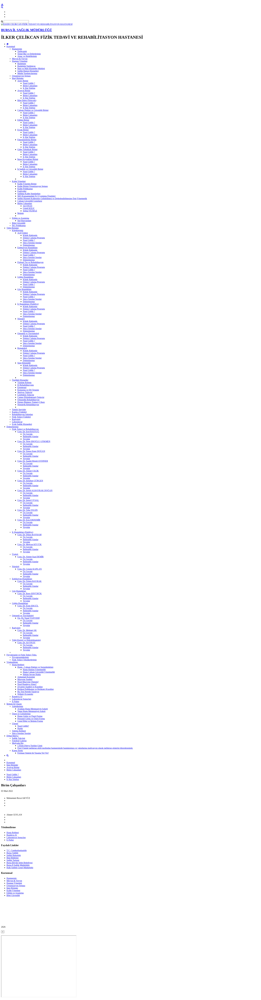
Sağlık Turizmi (13, 860)
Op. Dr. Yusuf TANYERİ (28, 618)
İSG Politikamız (19, 225)
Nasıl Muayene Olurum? (28, 682)
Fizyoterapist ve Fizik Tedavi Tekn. (22, 655)
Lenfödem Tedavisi (25, 395)
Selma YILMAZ (30, 211)
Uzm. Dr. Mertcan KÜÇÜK (29, 544)
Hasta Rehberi (18, 664)
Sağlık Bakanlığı (14, 855)
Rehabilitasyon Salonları (22, 414)
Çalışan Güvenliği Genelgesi (29, 201)
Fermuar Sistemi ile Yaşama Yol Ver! (33, 753)
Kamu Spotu (17, 750)
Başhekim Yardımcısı (26, 66)
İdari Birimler (18, 78)
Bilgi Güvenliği (18, 223)
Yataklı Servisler (19, 409)
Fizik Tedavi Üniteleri (21, 417)
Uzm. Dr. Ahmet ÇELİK (28, 471)
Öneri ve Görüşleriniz (21, 714)
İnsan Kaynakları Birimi (27, 159)
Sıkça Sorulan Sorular (32, 243)
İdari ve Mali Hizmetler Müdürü (31, 68)
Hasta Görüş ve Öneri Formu (29, 716)
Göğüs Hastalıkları (25, 277)
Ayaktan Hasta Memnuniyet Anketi (32, 709)
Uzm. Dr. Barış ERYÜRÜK (29, 593)
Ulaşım (15, 723)
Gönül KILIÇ (29, 208)
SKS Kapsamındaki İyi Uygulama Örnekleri (36, 196)
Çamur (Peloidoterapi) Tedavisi (30, 397)
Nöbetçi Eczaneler (25, 694)
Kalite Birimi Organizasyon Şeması (32, 186)
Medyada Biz (18, 743)
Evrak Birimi (23, 130)
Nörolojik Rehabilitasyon (28, 404)
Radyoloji (16, 419)
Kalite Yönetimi (19, 181)
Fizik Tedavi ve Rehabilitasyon (25, 429)
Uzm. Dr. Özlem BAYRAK (29, 581)
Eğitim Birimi (23, 120)
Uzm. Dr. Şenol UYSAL (28, 500)
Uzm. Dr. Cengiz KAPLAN (29, 569)
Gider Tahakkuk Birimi (27, 149)
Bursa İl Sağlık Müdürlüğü (18, 865)
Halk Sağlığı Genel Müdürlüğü (20, 867)
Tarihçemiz (22, 51)
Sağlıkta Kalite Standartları (28, 193)
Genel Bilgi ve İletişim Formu (30, 721)
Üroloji (15, 554)
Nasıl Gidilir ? (29, 83)
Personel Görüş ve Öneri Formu (31, 718)
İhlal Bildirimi (12, 858)
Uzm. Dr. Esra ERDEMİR (28, 520)
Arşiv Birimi (22, 81)
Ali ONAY (27, 206)
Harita (20, 728)
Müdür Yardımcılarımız (27, 73)
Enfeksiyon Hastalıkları (27, 247)
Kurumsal (11, 46)
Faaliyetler (21, 191)
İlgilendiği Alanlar (30, 436)
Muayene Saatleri (24, 679)
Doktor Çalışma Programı (34, 238)
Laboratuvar (17, 422)
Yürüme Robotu (24, 382)
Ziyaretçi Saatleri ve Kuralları (30, 687)
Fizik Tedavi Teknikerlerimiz (24, 660)
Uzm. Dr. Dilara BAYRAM (29, 534)
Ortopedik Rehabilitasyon (28, 400)
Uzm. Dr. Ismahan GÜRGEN (30, 480)
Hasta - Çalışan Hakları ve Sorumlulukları (35, 667)
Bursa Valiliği (12, 853)
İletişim (20, 213)
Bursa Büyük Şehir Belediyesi (19, 863)
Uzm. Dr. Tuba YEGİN (27, 510)
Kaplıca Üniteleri (19, 412)
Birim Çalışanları (30, 86)
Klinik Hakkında (30, 235)
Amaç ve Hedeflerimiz (27, 56)
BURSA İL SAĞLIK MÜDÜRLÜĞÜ (26, 30)
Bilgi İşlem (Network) (26, 100)
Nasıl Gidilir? (23, 726)
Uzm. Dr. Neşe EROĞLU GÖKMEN (33, 441)
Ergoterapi (21, 387)
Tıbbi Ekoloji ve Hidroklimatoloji (26, 640)
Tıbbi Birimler (13, 228)
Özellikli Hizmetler (20, 380)
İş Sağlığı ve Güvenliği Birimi (30, 169)
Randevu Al (17, 696)
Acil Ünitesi (22, 233)
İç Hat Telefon (29, 88)
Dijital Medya (12, 736)
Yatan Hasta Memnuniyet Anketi (31, 711)
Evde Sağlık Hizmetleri (22, 424)
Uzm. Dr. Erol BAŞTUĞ (28, 431)
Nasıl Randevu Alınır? (27, 684)
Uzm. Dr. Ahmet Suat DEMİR (30, 557)
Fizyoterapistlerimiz (20, 657)
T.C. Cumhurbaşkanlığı (17, 850)
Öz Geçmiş (27, 434)
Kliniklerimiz (17, 230)
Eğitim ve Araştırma (20, 218)
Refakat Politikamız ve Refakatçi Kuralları (35, 689)
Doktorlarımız (29, 245)
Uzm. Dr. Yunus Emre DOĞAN (31, 451)
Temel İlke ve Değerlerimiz (29, 54)
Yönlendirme (12, 662)
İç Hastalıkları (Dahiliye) (28, 304)
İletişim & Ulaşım (14, 704)
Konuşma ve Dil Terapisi (28, 390)
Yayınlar (26, 439)
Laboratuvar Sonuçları (21, 699)
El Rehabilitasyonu (25, 385)
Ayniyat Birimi (23, 90)
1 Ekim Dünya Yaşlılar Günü (29, 745)
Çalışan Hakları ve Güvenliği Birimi (32, 110)
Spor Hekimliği (24, 363)
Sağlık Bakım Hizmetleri (28, 71)
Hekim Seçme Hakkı (32, 674)
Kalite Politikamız (25, 189)
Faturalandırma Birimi (26, 139)
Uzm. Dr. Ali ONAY (26, 642)
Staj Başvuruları (24, 220)
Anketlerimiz (17, 706)
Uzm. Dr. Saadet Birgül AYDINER (32, 461)
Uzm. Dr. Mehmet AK (27, 630)
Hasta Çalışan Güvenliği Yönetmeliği (39, 672)
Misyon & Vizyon (19, 59)
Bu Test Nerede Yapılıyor (28, 691)
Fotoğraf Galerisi (19, 741)
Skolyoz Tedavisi (24, 392)
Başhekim (21, 63)
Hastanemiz (17, 49)
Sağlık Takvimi (18, 738)
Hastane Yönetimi (19, 61)
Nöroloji (21, 319)
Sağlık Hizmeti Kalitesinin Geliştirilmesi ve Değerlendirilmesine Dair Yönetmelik (52, 198)
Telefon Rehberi (19, 731)
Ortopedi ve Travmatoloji (28, 333)
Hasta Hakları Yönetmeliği (34, 669)
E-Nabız (15, 701)
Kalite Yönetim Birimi (26, 184)
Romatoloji (22, 348)
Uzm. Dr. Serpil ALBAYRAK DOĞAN (34, 490)
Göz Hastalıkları (24, 289)
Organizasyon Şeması (21, 76)
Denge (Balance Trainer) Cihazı (31, 402)
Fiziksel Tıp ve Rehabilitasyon (30, 262)
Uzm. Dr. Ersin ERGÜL (27, 606)
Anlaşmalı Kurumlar (26, 677)
